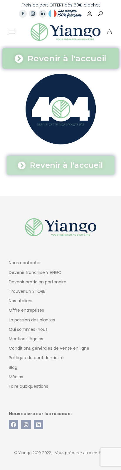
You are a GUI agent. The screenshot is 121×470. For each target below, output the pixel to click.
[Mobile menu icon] (11, 32)
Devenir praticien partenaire (37, 282)
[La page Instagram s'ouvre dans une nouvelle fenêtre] (33, 14)
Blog (13, 367)
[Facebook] (13, 424)
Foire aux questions (28, 386)
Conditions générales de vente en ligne (49, 348)
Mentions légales (26, 339)
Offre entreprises (26, 310)
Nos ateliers (20, 301)
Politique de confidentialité (36, 358)
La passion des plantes (32, 320)
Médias (16, 377)
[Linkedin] (38, 424)
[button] (87, 4)
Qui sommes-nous (28, 329)
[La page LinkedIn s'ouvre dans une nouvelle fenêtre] (43, 14)
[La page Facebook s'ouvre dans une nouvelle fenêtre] (23, 14)
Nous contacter (25, 263)
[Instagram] (26, 424)
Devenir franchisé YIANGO (35, 272)
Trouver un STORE (27, 291)
